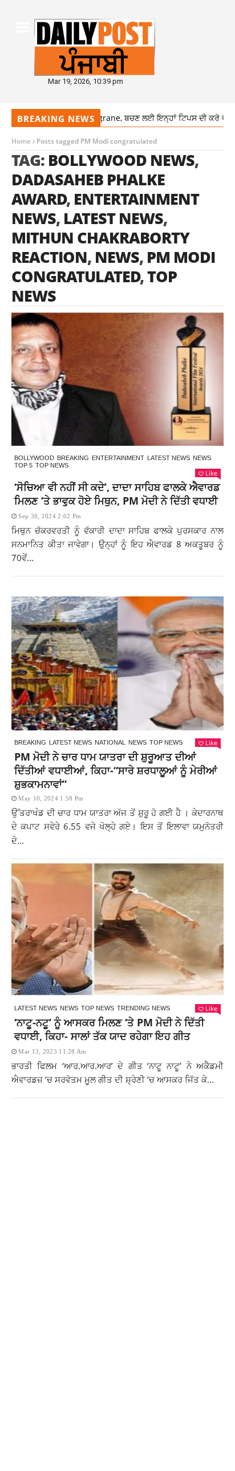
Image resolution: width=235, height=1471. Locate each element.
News (202, 457)
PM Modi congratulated (113, 266)
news (117, 256)
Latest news (168, 457)
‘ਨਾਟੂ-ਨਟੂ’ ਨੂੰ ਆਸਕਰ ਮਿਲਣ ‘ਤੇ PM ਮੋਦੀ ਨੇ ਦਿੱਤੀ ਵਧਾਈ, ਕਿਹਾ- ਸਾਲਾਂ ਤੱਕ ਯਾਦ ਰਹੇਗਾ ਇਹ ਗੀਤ (109, 1029)
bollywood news (121, 159)
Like (211, 473)
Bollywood (34, 457)
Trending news (143, 1008)
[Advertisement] (117, 1231)
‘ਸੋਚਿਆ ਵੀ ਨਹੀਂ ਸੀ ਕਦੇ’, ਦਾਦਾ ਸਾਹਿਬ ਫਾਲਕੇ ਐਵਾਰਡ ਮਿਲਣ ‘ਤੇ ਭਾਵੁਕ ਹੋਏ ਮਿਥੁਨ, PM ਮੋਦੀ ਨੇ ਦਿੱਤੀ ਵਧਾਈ (117, 493)
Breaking (73, 457)
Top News (51, 465)
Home (21, 141)
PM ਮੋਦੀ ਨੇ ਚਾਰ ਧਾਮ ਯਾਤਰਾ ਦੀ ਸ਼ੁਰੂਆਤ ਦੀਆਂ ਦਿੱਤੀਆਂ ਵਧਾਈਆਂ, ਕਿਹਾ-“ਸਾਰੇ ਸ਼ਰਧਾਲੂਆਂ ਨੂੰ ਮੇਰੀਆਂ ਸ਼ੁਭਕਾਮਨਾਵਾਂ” (115, 770)
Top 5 (23, 465)
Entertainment (118, 457)
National (110, 742)
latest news (113, 218)
